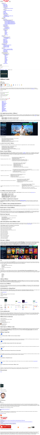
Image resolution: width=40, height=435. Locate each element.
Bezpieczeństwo (4, 104)
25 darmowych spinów (6, 45)
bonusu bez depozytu (23, 200)
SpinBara (4, 11)
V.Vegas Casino (5, 6)
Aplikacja (3, 107)
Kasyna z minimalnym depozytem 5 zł (9, 21)
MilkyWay (26, 302)
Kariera (3, 420)
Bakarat (6, 30)
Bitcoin (6, 58)
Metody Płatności (6, 54)
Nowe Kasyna (24, 421)
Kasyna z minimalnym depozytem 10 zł (10, 22)
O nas (1, 420)
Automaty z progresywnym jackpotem (8, 49)
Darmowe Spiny (4, 102)
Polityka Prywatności (10, 420)
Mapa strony (23, 420)
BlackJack (6, 32)
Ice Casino (5, 7)
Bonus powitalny (4, 101)
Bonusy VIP (5, 39)
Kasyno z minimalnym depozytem (7, 20)
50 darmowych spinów (6, 46)
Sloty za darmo (5, 50)
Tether (6, 62)
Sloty (2, 48)
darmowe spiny (33, 192)
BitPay (6, 61)
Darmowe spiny (10, 421)
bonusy (36, 115)
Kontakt (5, 420)
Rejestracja (3, 105)
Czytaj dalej (1, 413)
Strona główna (2, 69)
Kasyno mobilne (5, 25)
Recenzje (3, 3)
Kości (5, 31)
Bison (4, 9)
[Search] (1, 65)
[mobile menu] (1, 1)
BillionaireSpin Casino (6, 16)
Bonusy (1, 421)
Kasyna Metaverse (7, 27)
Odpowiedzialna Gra (29, 421)
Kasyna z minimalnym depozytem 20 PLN (10, 23)
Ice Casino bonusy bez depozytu (9, 8)
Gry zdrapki (6, 34)
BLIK (5, 55)
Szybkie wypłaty (5, 63)
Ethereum (6, 59)
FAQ (2, 111)
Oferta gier (3, 106)
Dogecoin (6, 60)
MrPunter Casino (5, 5)
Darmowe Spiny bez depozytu (16, 421)
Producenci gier (5, 51)
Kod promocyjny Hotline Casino (9, 15)
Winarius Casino (5, 13)
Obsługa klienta (4, 108)
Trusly (6, 57)
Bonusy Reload (5, 41)
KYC (7, 420)
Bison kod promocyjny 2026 (8, 10)
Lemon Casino (5, 4)
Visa (5, 56)
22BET (4, 17)
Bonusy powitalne (5, 38)
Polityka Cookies (15, 420)
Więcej (1, 371)
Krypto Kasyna (5, 26)
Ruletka (6, 33)
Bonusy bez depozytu (6, 37)
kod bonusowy (33, 88)
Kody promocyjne (5, 42)
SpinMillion (19, 302)
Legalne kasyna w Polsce (6, 28)
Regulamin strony (19, 420)
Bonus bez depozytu (4, 103)
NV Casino (4, 12)
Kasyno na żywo (5, 24)
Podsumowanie (4, 110)
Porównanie (3, 109)
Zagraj (1, 86)
